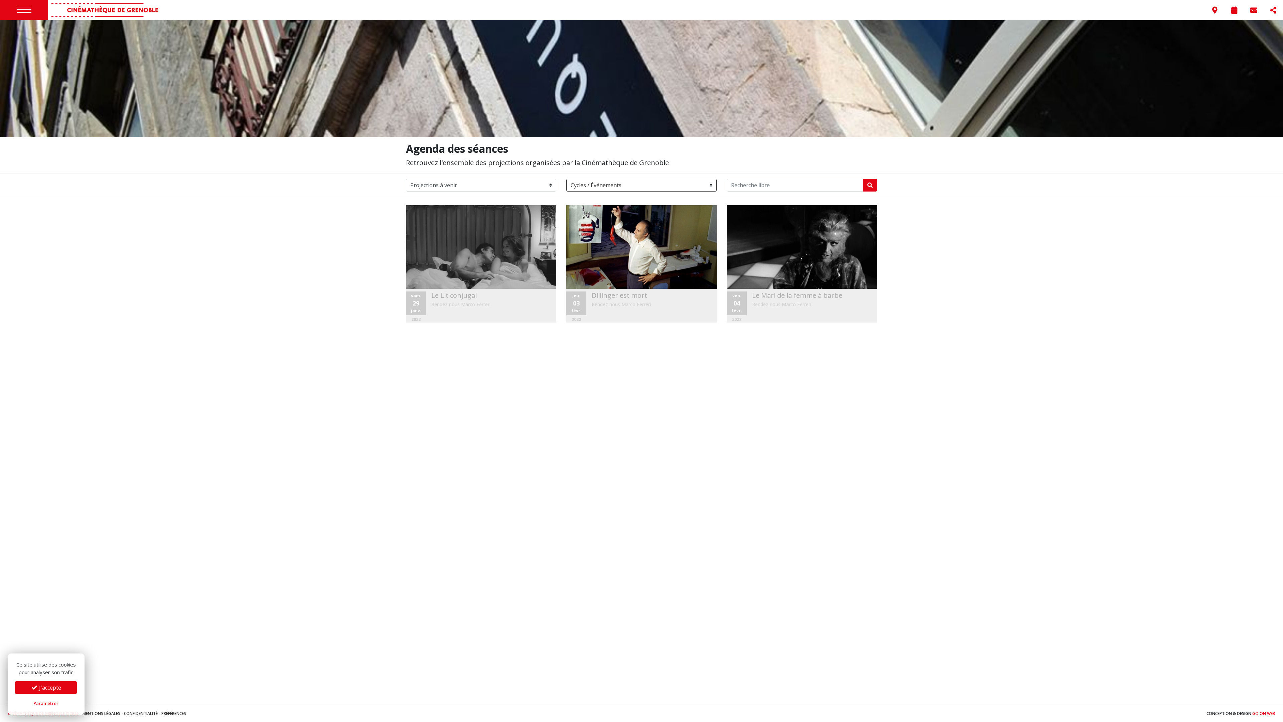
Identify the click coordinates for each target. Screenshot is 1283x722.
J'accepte (49, 687)
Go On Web (1263, 713)
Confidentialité (141, 713)
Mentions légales (101, 713)
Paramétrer (45, 703)
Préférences (173, 713)
